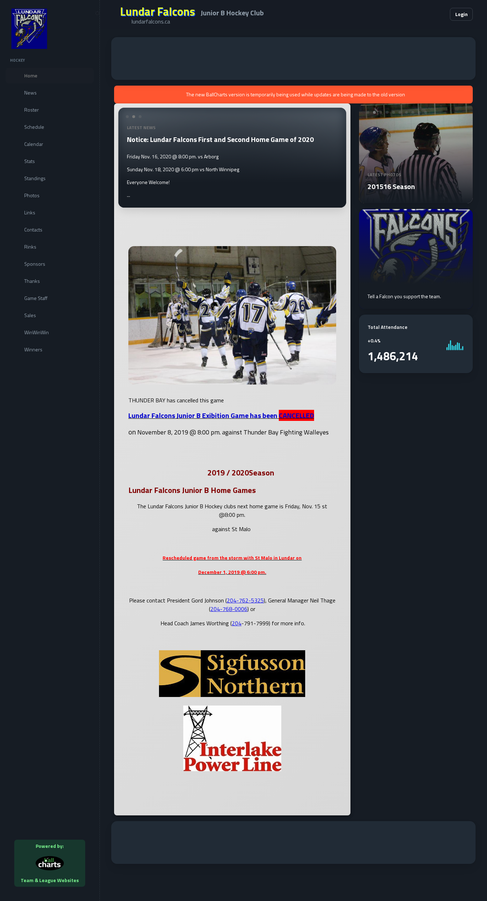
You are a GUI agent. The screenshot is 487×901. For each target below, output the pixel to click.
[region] (49, 450)
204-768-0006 (228, 609)
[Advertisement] (293, 58)
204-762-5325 (245, 600)
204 (236, 623)
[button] (423, 14)
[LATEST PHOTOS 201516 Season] (416, 199)
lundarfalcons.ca (151, 21)
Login (461, 14)
